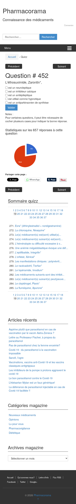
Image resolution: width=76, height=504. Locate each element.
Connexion (68, 25)
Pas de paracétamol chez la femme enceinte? (34, 345)
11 (37, 210)
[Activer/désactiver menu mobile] (69, 48)
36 (41, 217)
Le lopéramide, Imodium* (29, 270)
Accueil (12, 57)
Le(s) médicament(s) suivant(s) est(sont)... (39, 239)
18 (61, 210)
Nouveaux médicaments (22, 415)
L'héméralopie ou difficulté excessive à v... (38, 243)
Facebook (11, 481)
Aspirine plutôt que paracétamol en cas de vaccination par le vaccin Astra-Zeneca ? (32, 331)
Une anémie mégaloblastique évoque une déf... (41, 248)
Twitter (23, 481)
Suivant (62, 66)
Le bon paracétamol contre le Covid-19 (30, 378)
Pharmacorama (24, 10)
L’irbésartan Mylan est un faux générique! (32, 382)
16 (54, 210)
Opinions (14, 419)
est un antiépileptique (20, 95)
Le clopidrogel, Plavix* (27, 283)
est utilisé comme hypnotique (24, 99)
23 (29, 213)
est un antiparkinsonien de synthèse (28, 102)
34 (34, 217)
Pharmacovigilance (19, 428)
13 (44, 210)
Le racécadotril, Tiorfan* (28, 265)
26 (39, 213)
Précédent (13, 66)
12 (40, 210)
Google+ (33, 481)
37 (45, 217)
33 (31, 217)
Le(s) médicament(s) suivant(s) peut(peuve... (40, 279)
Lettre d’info (44, 477)
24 (32, 213)
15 (51, 210)
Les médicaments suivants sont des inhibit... (39, 274)
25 (36, 213)
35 (38, 217)
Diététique (14, 432)
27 (43, 213)
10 (33, 210)
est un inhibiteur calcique (22, 91)
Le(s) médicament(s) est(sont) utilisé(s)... (38, 234)
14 (47, 210)
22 (25, 213)
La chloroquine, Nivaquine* (30, 230)
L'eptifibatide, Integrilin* (28, 252)
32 (61, 213)
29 (50, 213)
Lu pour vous (16, 424)
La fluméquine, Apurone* (29, 288)
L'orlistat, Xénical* (25, 257)
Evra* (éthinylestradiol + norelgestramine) (38, 226)
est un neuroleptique (19, 87)
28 (46, 213)
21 (22, 213)
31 (57, 213)
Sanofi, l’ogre (16, 357)
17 (58, 210)
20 (18, 213)
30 (53, 213)
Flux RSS (57, 477)
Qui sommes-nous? (25, 477)
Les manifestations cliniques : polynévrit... (38, 261)
